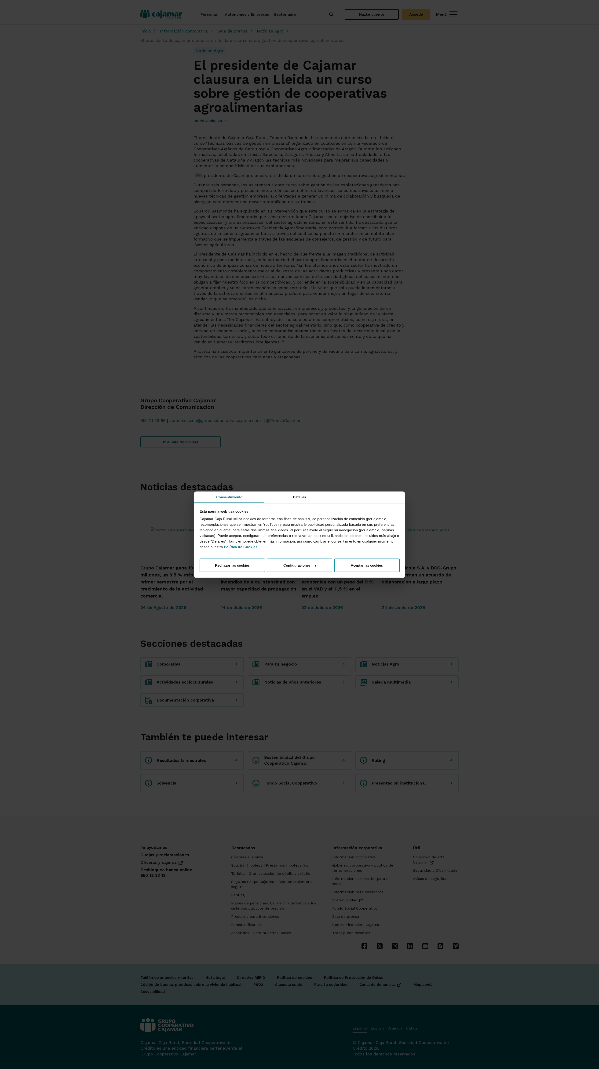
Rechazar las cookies (232, 565)
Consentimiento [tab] (229, 497)
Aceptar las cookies (367, 565)
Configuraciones (296, 565)
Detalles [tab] (299, 497)
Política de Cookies (241, 547)
